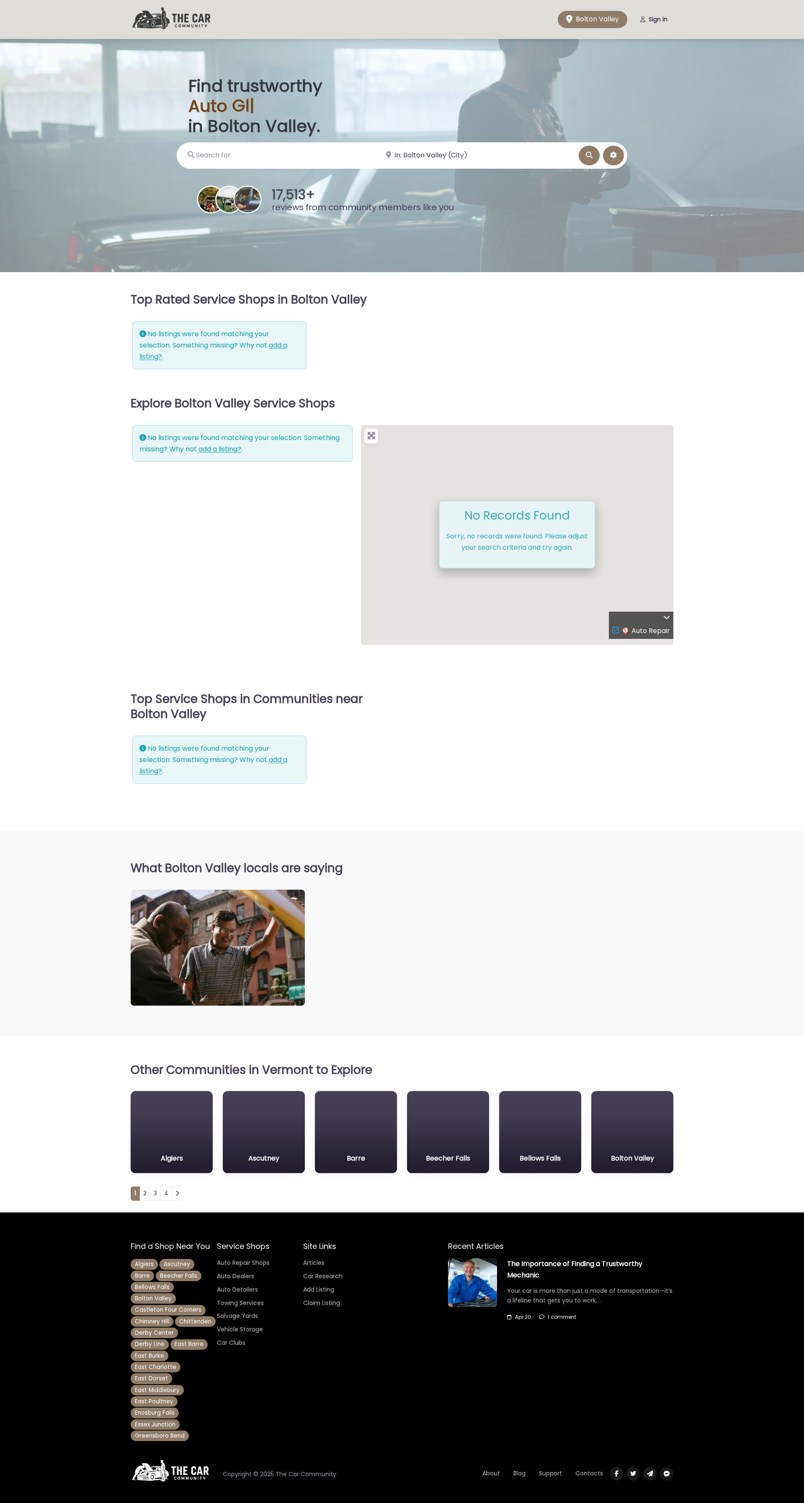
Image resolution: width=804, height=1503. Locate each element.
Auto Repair (650, 631)
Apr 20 (523, 1316)
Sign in (658, 19)
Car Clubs (231, 1342)
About (491, 1473)
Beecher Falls (178, 1276)
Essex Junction (155, 1424)
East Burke (149, 1356)
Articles (314, 1263)
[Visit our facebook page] (616, 1473)
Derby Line (150, 1344)
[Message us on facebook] (666, 1473)
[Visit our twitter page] (633, 1473)
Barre (142, 1276)
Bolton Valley (596, 19)
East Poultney (154, 1401)
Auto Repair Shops (243, 1263)
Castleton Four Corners (168, 1310)
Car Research (323, 1276)
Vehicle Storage (240, 1329)
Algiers (144, 1264)
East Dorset (151, 1378)
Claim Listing (321, 1303)
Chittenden (195, 1321)
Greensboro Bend (160, 1436)
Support (550, 1473)
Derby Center (154, 1333)
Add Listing (318, 1289)
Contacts (589, 1473)
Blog (519, 1473)
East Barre (189, 1344)
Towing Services (240, 1303)
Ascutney (177, 1264)
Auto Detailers (237, 1289)
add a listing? (219, 449)
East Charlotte (155, 1367)
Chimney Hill (152, 1321)
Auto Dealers (235, 1276)
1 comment (562, 1316)
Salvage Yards (237, 1316)
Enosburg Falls (155, 1413)
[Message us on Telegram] (650, 1473)
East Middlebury (157, 1390)
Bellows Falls (152, 1287)
